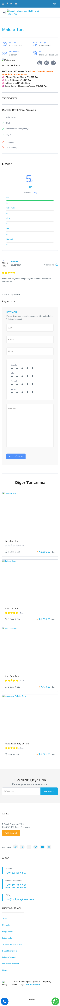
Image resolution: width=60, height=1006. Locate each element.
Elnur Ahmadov (33, 984)
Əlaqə (5, 970)
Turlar (4, 919)
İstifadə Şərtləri (8, 957)
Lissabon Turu (12, 541)
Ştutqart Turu (11, 608)
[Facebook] (30, 847)
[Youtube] (43, 847)
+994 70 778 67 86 (16, 887)
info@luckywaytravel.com (19, 899)
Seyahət (14, 365)
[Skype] (50, 847)
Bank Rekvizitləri (9, 951)
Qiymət (14, 389)
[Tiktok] (16, 847)
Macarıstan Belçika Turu (17, 743)
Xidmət (14, 381)
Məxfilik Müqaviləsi (10, 964)
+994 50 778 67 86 (16, 884)
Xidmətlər (6, 925)
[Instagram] (23, 847)
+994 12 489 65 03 (16, 872)
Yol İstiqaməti (11, 833)
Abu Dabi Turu (12, 676)
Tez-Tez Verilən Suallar (12, 944)
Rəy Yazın (7, 301)
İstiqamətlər (7, 938)
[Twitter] (36, 847)
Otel (12, 373)
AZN (55, 4)
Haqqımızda (7, 931)
